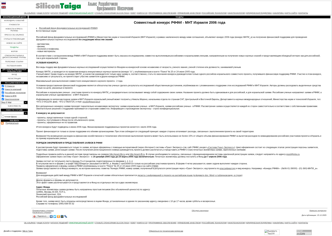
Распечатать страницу (42, 212)
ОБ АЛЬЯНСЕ (30, 13)
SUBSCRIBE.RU (14, 106)
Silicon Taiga (27, 231)
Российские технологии (15, 93)
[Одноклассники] (58, 216)
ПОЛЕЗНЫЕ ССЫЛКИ (14, 62)
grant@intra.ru (293, 154)
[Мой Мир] (62, 216)
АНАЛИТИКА (278, 13)
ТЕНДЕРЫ (14, 47)
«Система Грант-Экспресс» (220, 147)
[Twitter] (55, 216)
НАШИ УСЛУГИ (43, 13)
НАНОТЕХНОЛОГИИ (236, 13)
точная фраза (10, 117)
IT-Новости (10, 86)
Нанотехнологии (12, 99)
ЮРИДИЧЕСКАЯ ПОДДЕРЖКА (259, 13)
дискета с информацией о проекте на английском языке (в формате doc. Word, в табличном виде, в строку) (189, 175)
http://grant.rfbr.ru (117, 154)
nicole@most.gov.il (91, 102)
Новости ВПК (10, 96)
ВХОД (14, 74)
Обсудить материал (200, 210)
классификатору (228, 168)
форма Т (77, 161)
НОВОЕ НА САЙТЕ (14, 43)
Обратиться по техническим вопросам (166, 231)
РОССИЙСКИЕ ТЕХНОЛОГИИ (214, 13)
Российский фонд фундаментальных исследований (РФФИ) (68, 28)
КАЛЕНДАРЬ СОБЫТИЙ (14, 20)
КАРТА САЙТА (291, 13)
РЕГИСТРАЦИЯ (14, 78)
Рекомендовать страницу (43, 210)
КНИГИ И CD (142, 13)
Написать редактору (318, 210)
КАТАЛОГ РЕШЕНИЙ (59, 13)
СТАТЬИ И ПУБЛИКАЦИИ (14, 39)
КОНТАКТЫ (303, 13)
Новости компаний (13, 89)
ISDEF (133, 13)
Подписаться (12, 123)
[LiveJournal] (66, 216)
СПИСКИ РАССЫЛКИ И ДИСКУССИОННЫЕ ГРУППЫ (14, 56)
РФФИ (155, 166)
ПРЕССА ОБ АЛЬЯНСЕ (14, 35)
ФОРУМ (14, 51)
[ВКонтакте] (51, 216)
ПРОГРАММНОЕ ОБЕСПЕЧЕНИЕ (162, 13)
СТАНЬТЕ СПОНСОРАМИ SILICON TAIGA (112, 13)
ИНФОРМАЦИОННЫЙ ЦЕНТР (81, 13)
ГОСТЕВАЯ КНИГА (14, 66)
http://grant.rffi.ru (137, 154)
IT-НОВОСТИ (14, 25)
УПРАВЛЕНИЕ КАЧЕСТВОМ (189, 13)
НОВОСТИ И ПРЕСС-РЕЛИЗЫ (14, 30)
